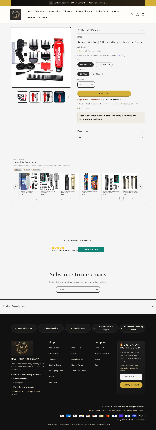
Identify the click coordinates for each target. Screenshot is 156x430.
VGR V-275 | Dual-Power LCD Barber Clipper (68, 192)
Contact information (104, 424)
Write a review (91, 249)
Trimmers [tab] (18, 169)
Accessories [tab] (37, 169)
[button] (132, 14)
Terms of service (77, 424)
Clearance (30, 18)
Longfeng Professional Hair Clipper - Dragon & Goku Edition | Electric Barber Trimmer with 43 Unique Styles (131, 192)
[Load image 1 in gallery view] (22, 96)
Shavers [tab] (28, 169)
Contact (43, 18)
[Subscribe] (97, 289)
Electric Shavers (84, 11)
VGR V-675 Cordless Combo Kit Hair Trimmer (48, 192)
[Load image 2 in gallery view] (34, 96)
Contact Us (76, 348)
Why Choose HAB (101, 353)
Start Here (40, 11)
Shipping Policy (77, 359)
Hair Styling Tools (56, 371)
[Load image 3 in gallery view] (47, 96)
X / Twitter (130, 420)
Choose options (28, 198)
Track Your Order (78, 371)
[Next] (140, 186)
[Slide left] (13, 97)
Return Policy (77, 365)
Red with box (85, 64)
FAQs (73, 353)
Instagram (120, 420)
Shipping (80, 51)
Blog (96, 365)
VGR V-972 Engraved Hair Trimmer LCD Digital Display (111, 192)
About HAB (99, 348)
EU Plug (83, 74)
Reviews (98, 359)
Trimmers (67, 11)
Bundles (115, 11)
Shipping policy (90, 424)
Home (28, 11)
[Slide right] (68, 97)
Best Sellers (54, 348)
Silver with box (103, 64)
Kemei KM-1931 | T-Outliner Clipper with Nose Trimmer (26, 192)
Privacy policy (64, 424)
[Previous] (16, 186)
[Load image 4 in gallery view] (59, 96)
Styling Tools (102, 11)
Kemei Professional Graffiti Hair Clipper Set (89, 192)
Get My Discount (131, 385)
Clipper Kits (54, 11)
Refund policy (52, 424)
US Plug (96, 74)
